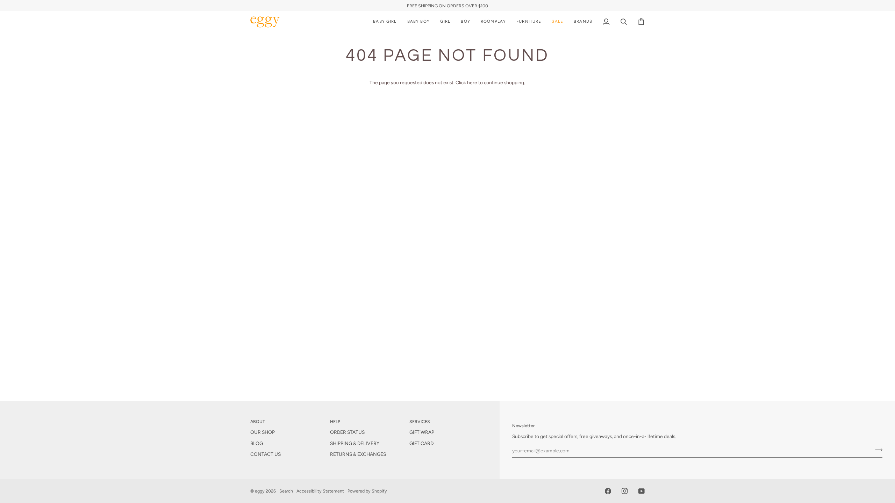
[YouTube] (641, 491)
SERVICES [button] (419, 421)
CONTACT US (265, 454)
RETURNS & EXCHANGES (358, 454)
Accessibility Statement (320, 491)
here (472, 82)
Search (286, 491)
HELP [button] (335, 421)
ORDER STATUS (347, 432)
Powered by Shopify (367, 491)
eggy (260, 491)
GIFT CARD (421, 443)
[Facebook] (608, 491)
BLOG (256, 443)
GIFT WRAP (421, 432)
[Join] (876, 449)
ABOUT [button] (257, 421)
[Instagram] (625, 491)
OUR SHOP (262, 432)
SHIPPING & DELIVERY (354, 443)
